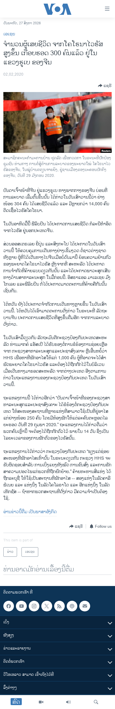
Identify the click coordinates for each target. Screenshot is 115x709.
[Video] (41, 702)
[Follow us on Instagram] (34, 606)
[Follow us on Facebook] (8, 606)
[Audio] (68, 702)
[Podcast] (72, 606)
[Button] (105, 85)
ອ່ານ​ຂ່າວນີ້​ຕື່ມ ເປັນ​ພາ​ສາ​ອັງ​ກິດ (30, 512)
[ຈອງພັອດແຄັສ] (84, 606)
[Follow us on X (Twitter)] (46, 606)
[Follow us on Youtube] (21, 606)
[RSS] (59, 606)
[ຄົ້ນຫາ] (96, 702)
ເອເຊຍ (9, 34)
